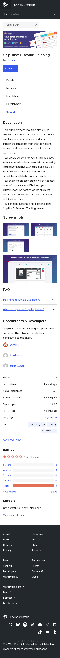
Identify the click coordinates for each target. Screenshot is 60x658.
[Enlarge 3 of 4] (24, 242)
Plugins (35, 545)
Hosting (7, 545)
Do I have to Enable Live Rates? (21, 299)
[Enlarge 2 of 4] (52, 226)
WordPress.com (13, 586)
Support (10, 112)
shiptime (11, 60)
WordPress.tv (12, 576)
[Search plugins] (36, 25)
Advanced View (12, 439)
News (6, 539)
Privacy (7, 550)
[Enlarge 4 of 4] (52, 258)
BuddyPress (11, 603)
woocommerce (49, 431)
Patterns (36, 550)
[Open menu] (55, 4)
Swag (36, 576)
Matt (7, 592)
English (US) (51, 417)
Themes (36, 539)
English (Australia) (20, 616)
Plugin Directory (11, 14)
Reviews (11, 88)
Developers (9, 571)
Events (35, 565)
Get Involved (39, 560)
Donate (37, 571)
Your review (9, 491)
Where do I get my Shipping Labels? (23, 309)
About (6, 534)
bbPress (9, 597)
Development (13, 103)
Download (10, 68)
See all (53, 491)
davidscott (16, 355)
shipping (52, 424)
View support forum (14, 515)
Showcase (37, 534)
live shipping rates (37, 424)
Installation (12, 96)
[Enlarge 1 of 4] (24, 226)
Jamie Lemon (17, 365)
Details (10, 80)
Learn (6, 560)
